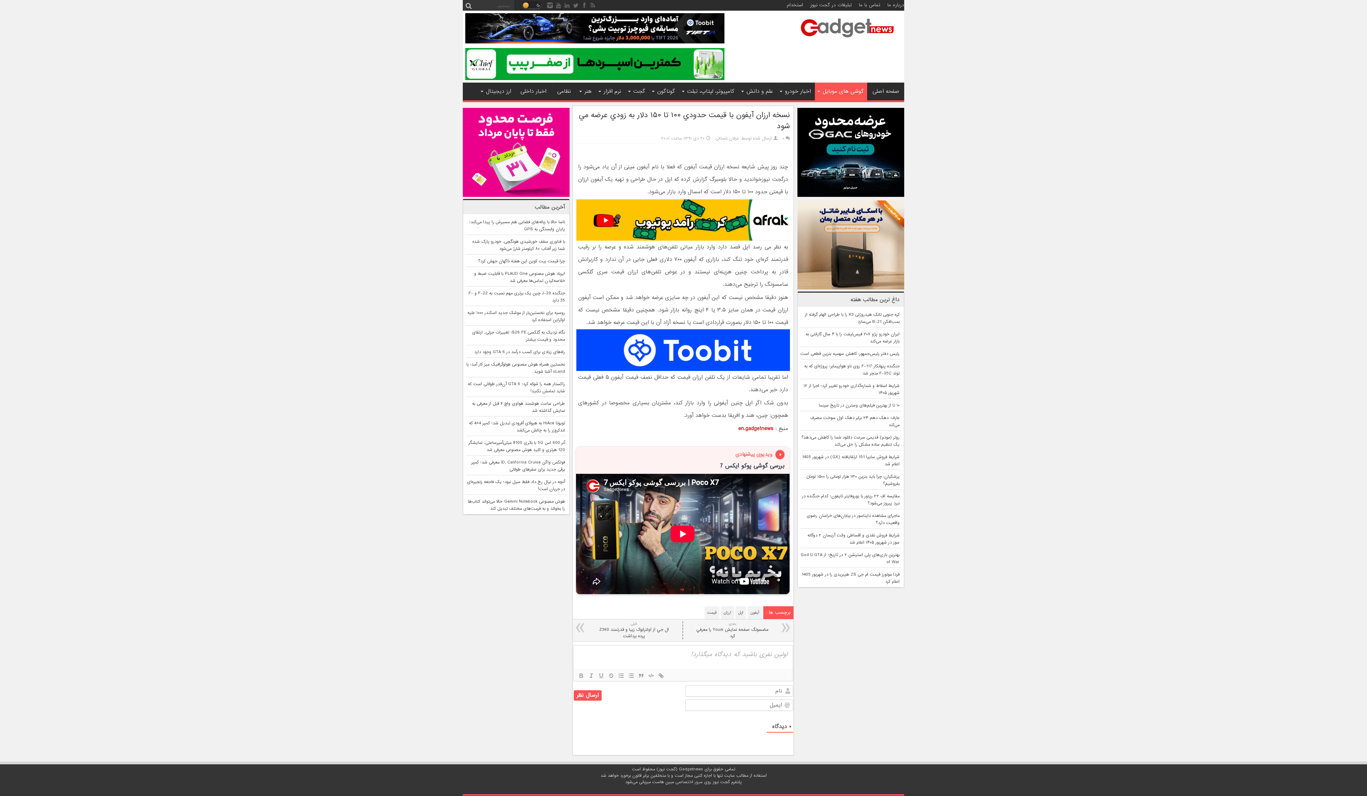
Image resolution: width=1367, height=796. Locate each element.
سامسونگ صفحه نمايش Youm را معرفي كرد (732, 630)
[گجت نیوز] (847, 39)
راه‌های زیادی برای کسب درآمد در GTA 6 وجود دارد (519, 352)
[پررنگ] (581, 675)
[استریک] (611, 675)
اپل (740, 613)
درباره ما (895, 5)
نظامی (564, 91)
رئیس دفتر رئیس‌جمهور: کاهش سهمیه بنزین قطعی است (850, 354)
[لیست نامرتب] (631, 675)
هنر (588, 91)
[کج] (591, 675)
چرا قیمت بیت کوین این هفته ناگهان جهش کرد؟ (521, 261)
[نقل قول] (641, 675)
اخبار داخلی (533, 91)
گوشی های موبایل (843, 91)
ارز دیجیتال (498, 91)
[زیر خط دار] (601, 675)
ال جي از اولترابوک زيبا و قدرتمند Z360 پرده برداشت (634, 630)
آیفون (754, 613)
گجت (639, 91)
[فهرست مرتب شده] (621, 675)
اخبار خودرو (798, 91)
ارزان (727, 613)
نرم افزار (612, 91)
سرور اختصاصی (689, 782)
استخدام (795, 5)
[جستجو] (468, 5)
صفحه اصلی (886, 91)
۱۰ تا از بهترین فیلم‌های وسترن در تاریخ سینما (859, 405)
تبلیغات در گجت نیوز (831, 5)
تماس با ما (869, 5)
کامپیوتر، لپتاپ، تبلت (710, 91)
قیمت (712, 613)
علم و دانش (760, 91)
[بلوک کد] (651, 675)
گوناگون (666, 91)
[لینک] (661, 675)
